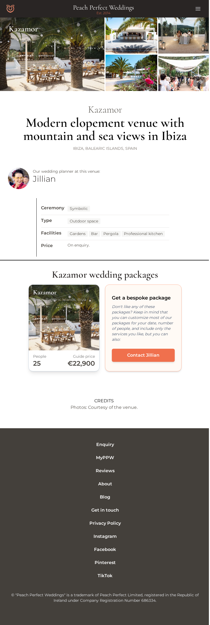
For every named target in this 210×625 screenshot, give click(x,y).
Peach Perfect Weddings (103, 7)
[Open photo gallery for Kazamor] (105, 54)
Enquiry (105, 444)
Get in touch (105, 510)
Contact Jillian (143, 355)
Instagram (105, 536)
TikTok (105, 575)
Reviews (105, 470)
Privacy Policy (105, 523)
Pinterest (105, 562)
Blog (105, 497)
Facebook (105, 549)
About (105, 483)
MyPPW (105, 457)
